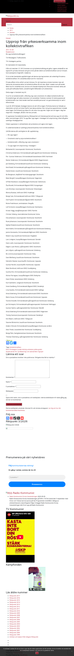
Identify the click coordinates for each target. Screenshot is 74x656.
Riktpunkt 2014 (14, 602)
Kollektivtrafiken (15, 347)
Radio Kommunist (23, 493)
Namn (8, 382)
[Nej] (72, 651)
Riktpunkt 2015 (14, 600)
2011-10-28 (9, 50)
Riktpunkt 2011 (14, 609)
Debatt (8, 38)
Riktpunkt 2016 (14, 598)
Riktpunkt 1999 (14, 635)
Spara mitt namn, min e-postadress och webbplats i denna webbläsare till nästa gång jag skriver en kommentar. (36, 399)
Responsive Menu (59, 1)
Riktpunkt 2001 (14, 630)
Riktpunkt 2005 (14, 622)
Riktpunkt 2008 (14, 615)
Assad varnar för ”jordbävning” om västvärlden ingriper (24, 352)
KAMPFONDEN (61, 11)
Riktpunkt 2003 (14, 626)
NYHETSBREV (61, 5)
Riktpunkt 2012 (14, 607)
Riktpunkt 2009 (14, 613)
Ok (37, 653)
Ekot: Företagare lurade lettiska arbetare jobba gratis (24, 349)
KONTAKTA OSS (62, 9)
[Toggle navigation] (7, 19)
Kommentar (10, 377)
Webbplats (9, 391)
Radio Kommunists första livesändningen (23, 496)
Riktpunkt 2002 (14, 628)
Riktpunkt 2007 (14, 617)
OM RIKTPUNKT (62, 7)
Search (8, 21)
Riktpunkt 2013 (14, 604)
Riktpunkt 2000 (14, 633)
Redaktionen (10, 52)
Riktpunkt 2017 (14, 596)
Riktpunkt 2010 (14, 611)
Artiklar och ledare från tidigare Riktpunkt (23, 637)
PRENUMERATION (62, 3)
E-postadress (11, 386)
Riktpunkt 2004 (14, 624)
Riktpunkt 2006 (14, 620)
